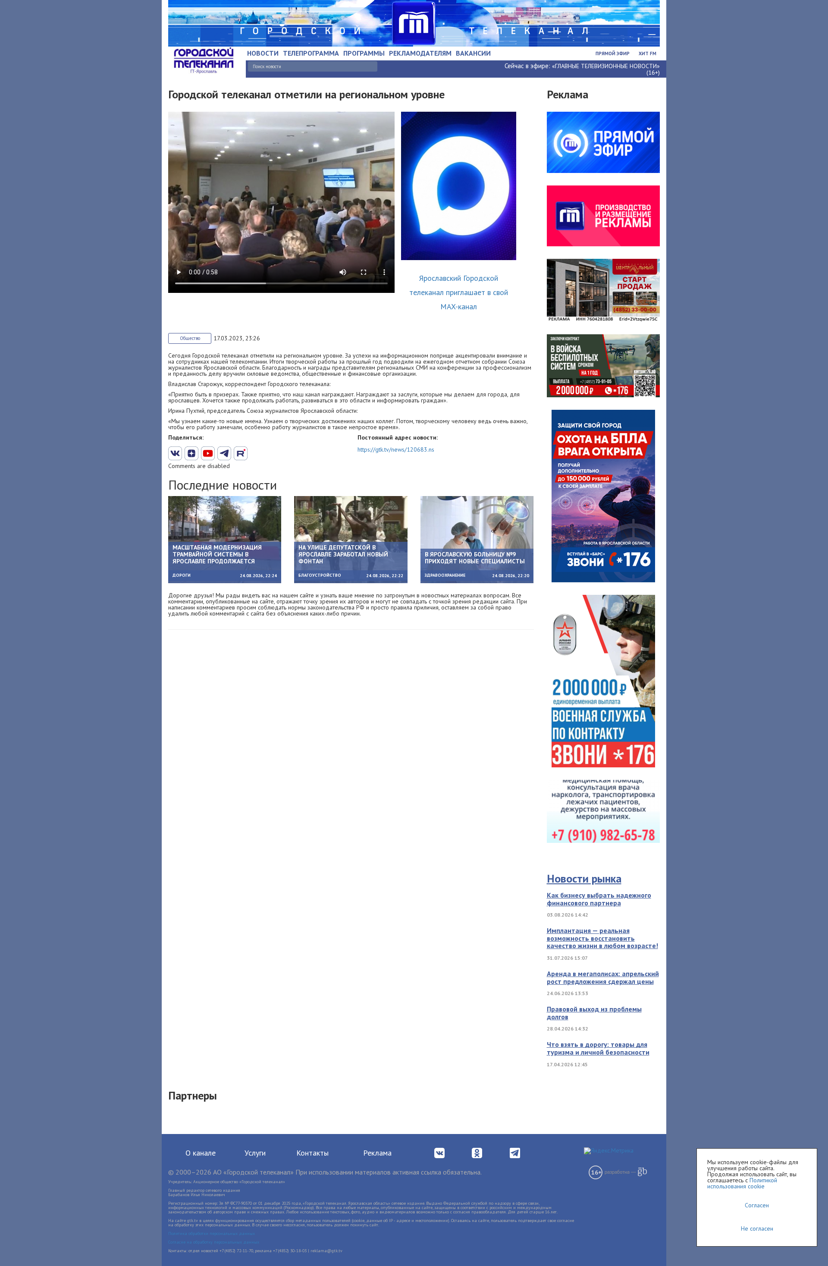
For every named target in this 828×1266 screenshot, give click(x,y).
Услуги (255, 1153)
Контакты (312, 1153)
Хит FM (647, 53)
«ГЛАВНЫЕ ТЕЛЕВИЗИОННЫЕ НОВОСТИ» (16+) (606, 69)
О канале (200, 1153)
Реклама (377, 1153)
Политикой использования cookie (742, 1183)
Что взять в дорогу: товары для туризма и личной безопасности (598, 1048)
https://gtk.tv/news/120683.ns (396, 449)
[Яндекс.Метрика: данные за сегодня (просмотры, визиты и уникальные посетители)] (609, 1150)
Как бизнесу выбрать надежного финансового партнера (599, 899)
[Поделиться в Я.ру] (273, 453)
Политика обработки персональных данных (211, 1233)
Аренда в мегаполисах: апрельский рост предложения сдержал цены (603, 977)
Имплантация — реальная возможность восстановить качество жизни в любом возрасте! (602, 938)
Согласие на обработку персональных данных (213, 1242)
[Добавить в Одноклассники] (241, 453)
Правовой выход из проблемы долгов (594, 1013)
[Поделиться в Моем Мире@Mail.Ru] (257, 453)
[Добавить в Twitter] (208, 453)
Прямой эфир (613, 53)
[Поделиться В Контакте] (175, 453)
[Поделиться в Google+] (191, 453)
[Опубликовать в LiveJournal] (224, 453)
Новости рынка (584, 878)
